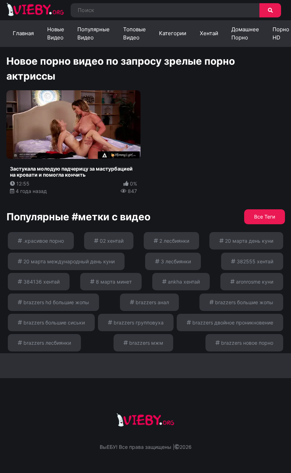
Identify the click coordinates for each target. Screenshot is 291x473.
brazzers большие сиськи (53, 322)
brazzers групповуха (138, 322)
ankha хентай (183, 282)
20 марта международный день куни (68, 261)
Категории (172, 33)
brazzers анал (151, 302)
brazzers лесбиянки (46, 343)
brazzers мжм (145, 343)
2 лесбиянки (173, 241)
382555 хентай (254, 261)
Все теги (264, 217)
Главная (23, 33)
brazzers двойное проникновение (232, 322)
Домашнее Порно (245, 33)
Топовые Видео (134, 33)
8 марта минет (113, 282)
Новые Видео (55, 33)
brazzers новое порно (246, 343)
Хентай (209, 33)
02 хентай (110, 241)
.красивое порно (43, 241)
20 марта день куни (248, 241)
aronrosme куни (254, 282)
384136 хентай (41, 282)
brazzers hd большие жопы (55, 302)
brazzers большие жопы (243, 302)
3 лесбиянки (175, 261)
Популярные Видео (93, 33)
